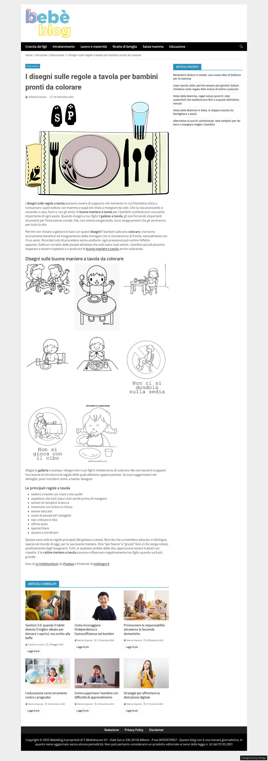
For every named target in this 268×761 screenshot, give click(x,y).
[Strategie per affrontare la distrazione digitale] (146, 673)
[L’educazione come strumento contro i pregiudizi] (47, 673)
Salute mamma (153, 47)
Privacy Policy (134, 730)
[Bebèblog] (48, 23)
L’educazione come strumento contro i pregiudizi (46, 695)
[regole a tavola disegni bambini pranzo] (97, 355)
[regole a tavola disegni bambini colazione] (146, 279)
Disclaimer (156, 730)
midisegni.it (101, 564)
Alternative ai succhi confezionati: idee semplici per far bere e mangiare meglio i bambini (206, 122)
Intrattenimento (64, 47)
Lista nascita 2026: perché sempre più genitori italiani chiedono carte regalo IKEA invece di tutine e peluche (206, 87)
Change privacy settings (254, 757)
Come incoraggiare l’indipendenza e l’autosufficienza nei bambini (94, 629)
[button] (241, 46)
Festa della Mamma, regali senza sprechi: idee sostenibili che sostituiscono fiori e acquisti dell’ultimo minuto (206, 99)
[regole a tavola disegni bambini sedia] (146, 366)
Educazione (177, 47)
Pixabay (68, 564)
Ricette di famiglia (125, 47)
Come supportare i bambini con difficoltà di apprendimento (96, 695)
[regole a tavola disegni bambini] (47, 433)
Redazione (111, 730)
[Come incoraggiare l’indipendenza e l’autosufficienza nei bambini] (97, 605)
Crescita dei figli (36, 47)
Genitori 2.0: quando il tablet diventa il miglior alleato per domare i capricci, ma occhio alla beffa (47, 631)
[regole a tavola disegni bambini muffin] (47, 355)
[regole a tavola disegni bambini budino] (97, 297)
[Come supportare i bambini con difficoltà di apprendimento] (97, 673)
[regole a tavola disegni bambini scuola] (47, 279)
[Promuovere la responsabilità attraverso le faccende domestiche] (146, 605)
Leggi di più (33, 651)
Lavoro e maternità (94, 47)
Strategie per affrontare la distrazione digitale (142, 695)
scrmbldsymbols (47, 564)
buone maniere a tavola (102, 249)
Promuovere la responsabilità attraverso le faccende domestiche (144, 629)
